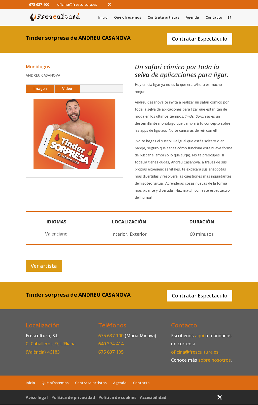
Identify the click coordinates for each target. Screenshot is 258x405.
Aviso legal (37, 397)
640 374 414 (110, 344)
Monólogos (38, 66)
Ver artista (44, 265)
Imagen (40, 88)
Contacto (214, 18)
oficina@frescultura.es (194, 352)
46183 (53, 352)
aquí (199, 335)
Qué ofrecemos (127, 18)
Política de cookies (117, 397)
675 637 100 (111, 335)
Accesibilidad (153, 397)
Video (67, 88)
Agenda (192, 18)
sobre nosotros (214, 360)
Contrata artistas (163, 18)
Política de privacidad (73, 397)
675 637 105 (110, 352)
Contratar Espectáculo (199, 38)
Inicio (103, 18)
